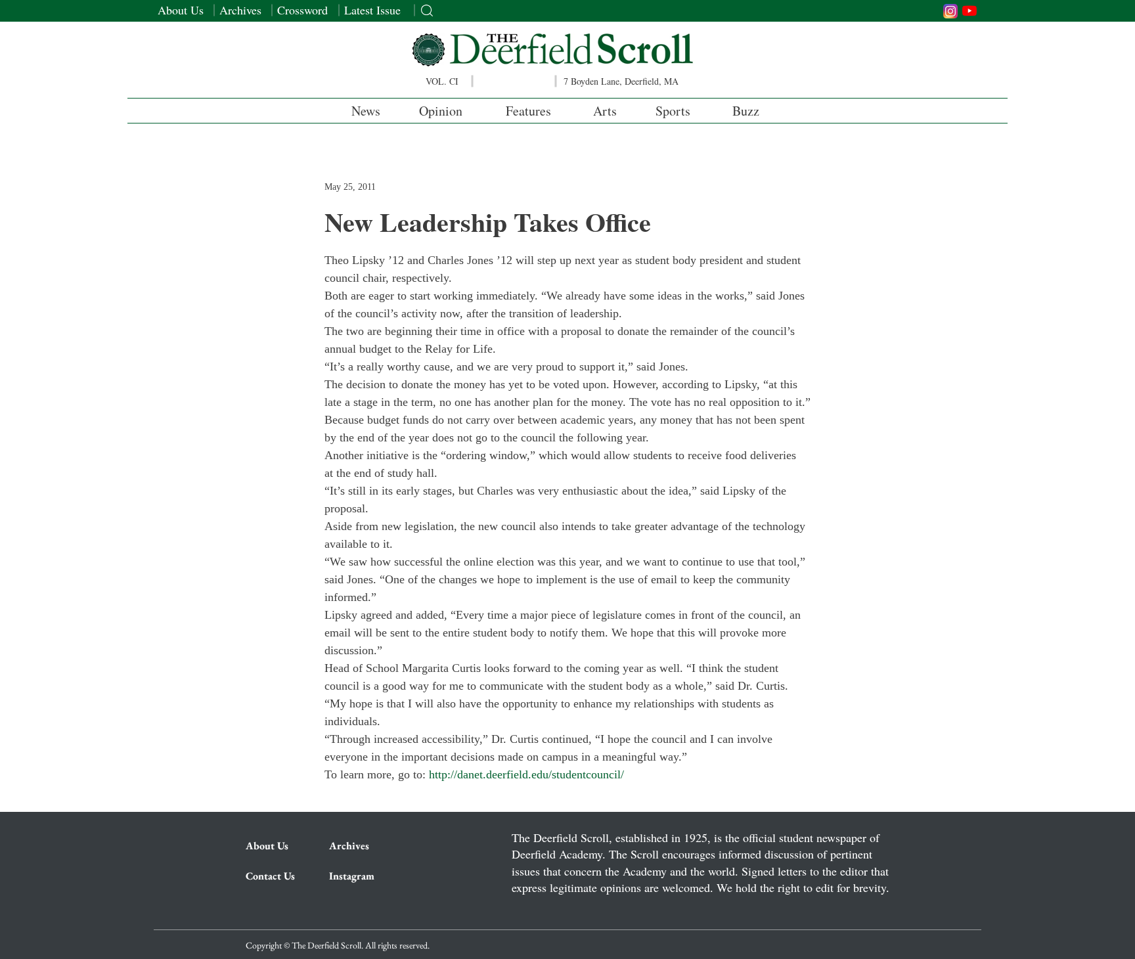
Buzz (745, 111)
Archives (240, 10)
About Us (181, 10)
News (365, 111)
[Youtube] (969, 10)
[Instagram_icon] (950, 11)
